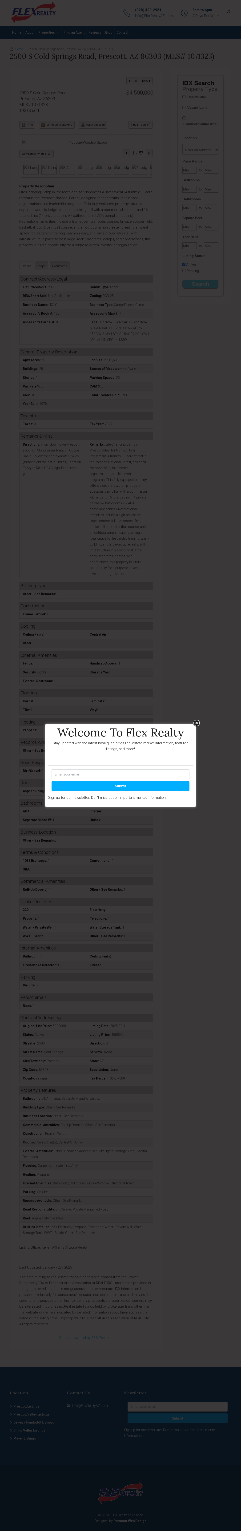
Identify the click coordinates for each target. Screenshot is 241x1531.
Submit (120, 786)
